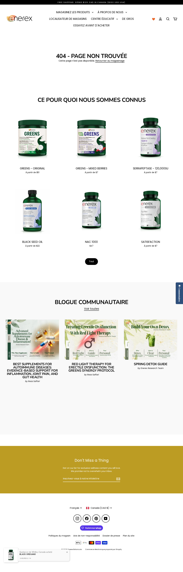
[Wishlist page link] (153, 18)
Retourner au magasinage (110, 60)
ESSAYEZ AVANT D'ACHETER (91, 25)
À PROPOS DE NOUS (111, 12)
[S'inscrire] (118, 479)
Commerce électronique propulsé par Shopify (103, 549)
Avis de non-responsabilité (86, 535)
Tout (91, 261)
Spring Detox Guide (150, 364)
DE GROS (128, 19)
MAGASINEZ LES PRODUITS (73, 12)
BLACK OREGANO (27, 554)
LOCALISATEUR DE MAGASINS (68, 19)
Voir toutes (91, 309)
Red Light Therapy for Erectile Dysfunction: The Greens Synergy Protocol (91, 367)
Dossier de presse (111, 535)
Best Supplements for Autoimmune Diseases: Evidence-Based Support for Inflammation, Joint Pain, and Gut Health (32, 370)
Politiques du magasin (59, 535)
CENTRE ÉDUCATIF (103, 19)
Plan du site (128, 535)
